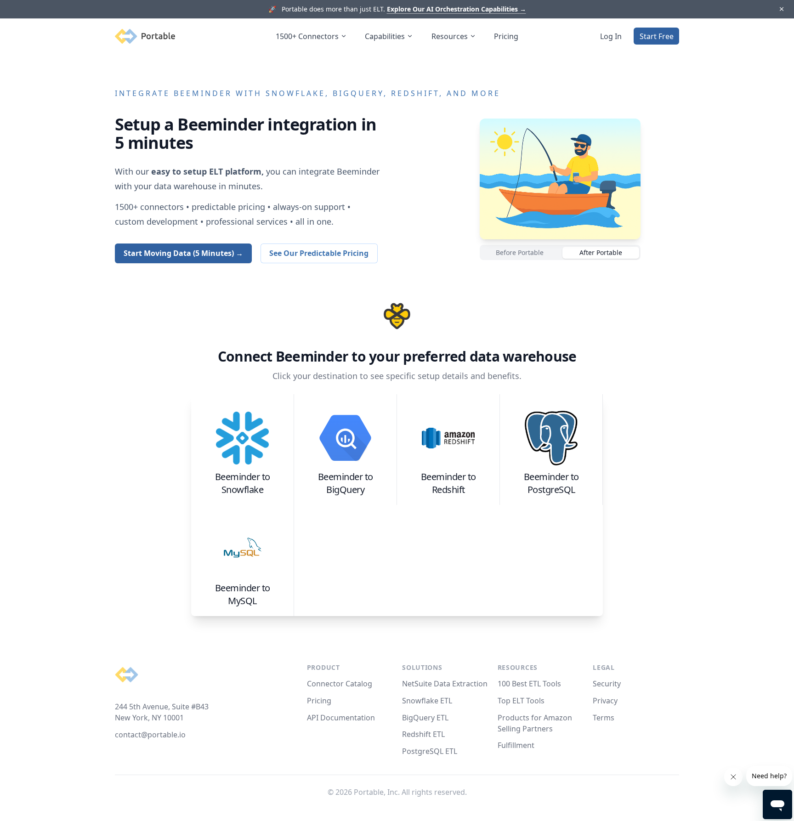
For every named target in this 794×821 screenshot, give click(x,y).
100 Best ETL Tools (529, 684)
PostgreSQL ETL (429, 751)
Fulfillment (516, 745)
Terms (603, 718)
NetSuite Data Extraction (445, 684)
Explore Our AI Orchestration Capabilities (456, 9)
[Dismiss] (781, 9)
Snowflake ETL (427, 701)
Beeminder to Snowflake (242, 483)
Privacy (605, 701)
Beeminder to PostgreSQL (551, 483)
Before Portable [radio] (520, 252)
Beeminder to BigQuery (345, 483)
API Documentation (341, 718)
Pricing (506, 36)
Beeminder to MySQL (242, 594)
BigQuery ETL (425, 718)
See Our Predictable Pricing (319, 253)
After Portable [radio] (600, 252)
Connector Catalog (339, 684)
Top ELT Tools (521, 701)
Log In (611, 36)
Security (607, 684)
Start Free (657, 36)
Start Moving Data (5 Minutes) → (183, 253)
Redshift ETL (423, 734)
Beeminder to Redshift (448, 483)
